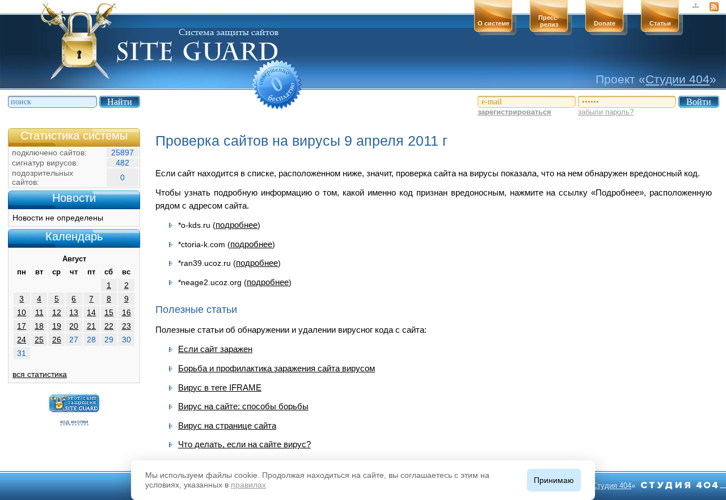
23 (126, 325)
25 (39, 339)
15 (108, 312)
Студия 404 (611, 485)
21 (91, 325)
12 (56, 312)
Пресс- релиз (548, 21)
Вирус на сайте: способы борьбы (243, 406)
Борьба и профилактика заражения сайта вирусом (276, 368)
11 (39, 312)
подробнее (237, 225)
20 (73, 325)
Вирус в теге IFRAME (219, 387)
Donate (604, 23)
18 (39, 325)
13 (73, 312)
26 (56, 339)
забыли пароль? (606, 112)
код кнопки (74, 421)
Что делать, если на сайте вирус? (244, 444)
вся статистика (39, 374)
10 (21, 312)
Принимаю (554, 480)
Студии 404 (677, 79)
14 (91, 312)
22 (108, 325)
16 (126, 312)
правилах (248, 484)
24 (21, 339)
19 (56, 325)
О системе (493, 23)
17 (21, 325)
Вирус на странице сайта (227, 425)
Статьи (660, 23)
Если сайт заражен (215, 349)
